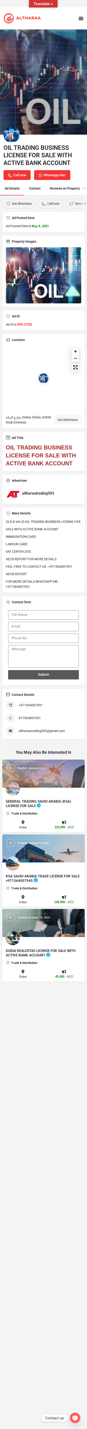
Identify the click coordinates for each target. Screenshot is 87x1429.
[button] (81, 18)
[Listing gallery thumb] (43, 275)
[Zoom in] (75, 351)
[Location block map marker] (43, 378)
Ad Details (12, 188)
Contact (35, 188)
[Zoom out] (75, 358)
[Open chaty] (75, 1418)
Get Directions (68, 420)
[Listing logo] (11, 134)
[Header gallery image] (43, 82)
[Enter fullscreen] (75, 367)
